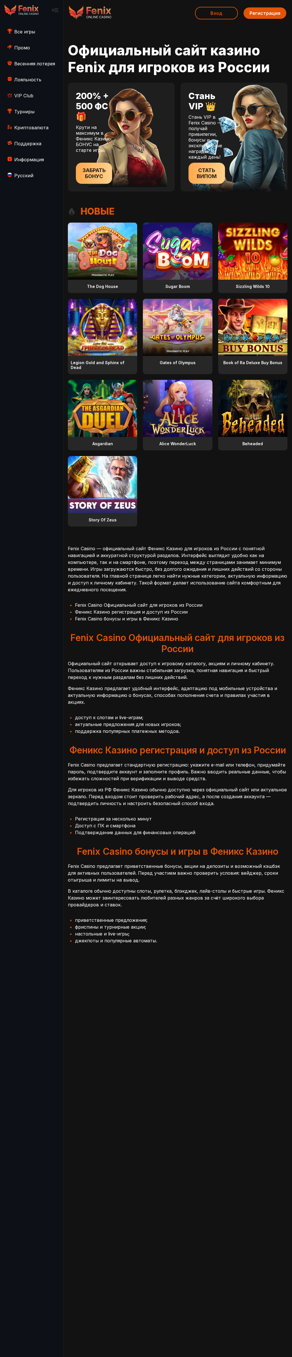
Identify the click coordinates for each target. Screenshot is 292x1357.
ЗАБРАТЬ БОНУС (94, 173)
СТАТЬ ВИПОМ (207, 173)
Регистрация (265, 13)
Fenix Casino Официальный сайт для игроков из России (138, 605)
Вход (216, 13)
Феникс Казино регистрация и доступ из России (131, 612)
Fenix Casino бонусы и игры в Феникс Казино (126, 619)
